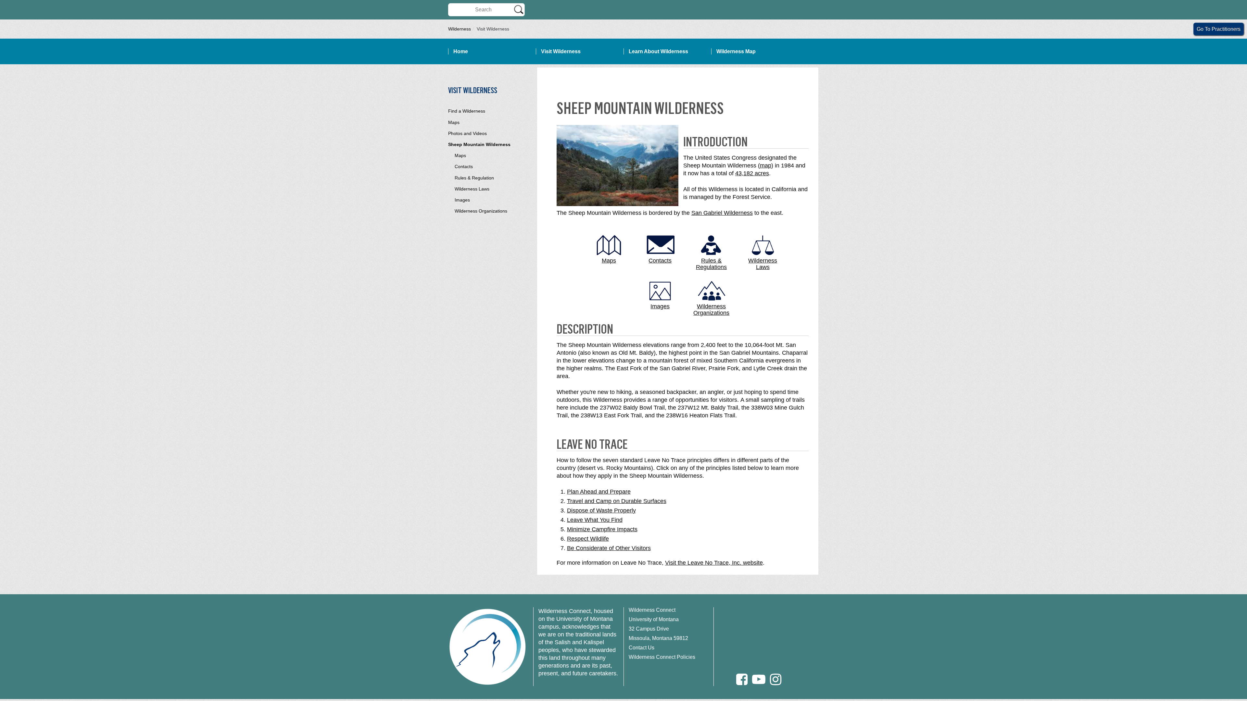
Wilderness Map (736, 51)
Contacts (464, 166)
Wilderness (459, 28)
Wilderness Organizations (481, 211)
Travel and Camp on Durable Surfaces (616, 501)
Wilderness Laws (472, 188)
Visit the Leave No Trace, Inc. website (714, 563)
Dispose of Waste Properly (601, 510)
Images (462, 200)
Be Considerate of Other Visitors (609, 548)
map (765, 165)
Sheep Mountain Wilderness (479, 144)
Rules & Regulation (474, 177)
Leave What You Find (595, 520)
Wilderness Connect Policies (662, 657)
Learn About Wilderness (658, 51)
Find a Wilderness (466, 111)
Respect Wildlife (588, 538)
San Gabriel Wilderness (722, 213)
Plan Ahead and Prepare (599, 491)
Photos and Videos (467, 133)
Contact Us (641, 647)
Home (460, 51)
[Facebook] (742, 679)
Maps (454, 122)
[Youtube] (758, 679)
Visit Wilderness (561, 51)
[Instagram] (775, 679)
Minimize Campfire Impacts (602, 529)
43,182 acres (752, 173)
